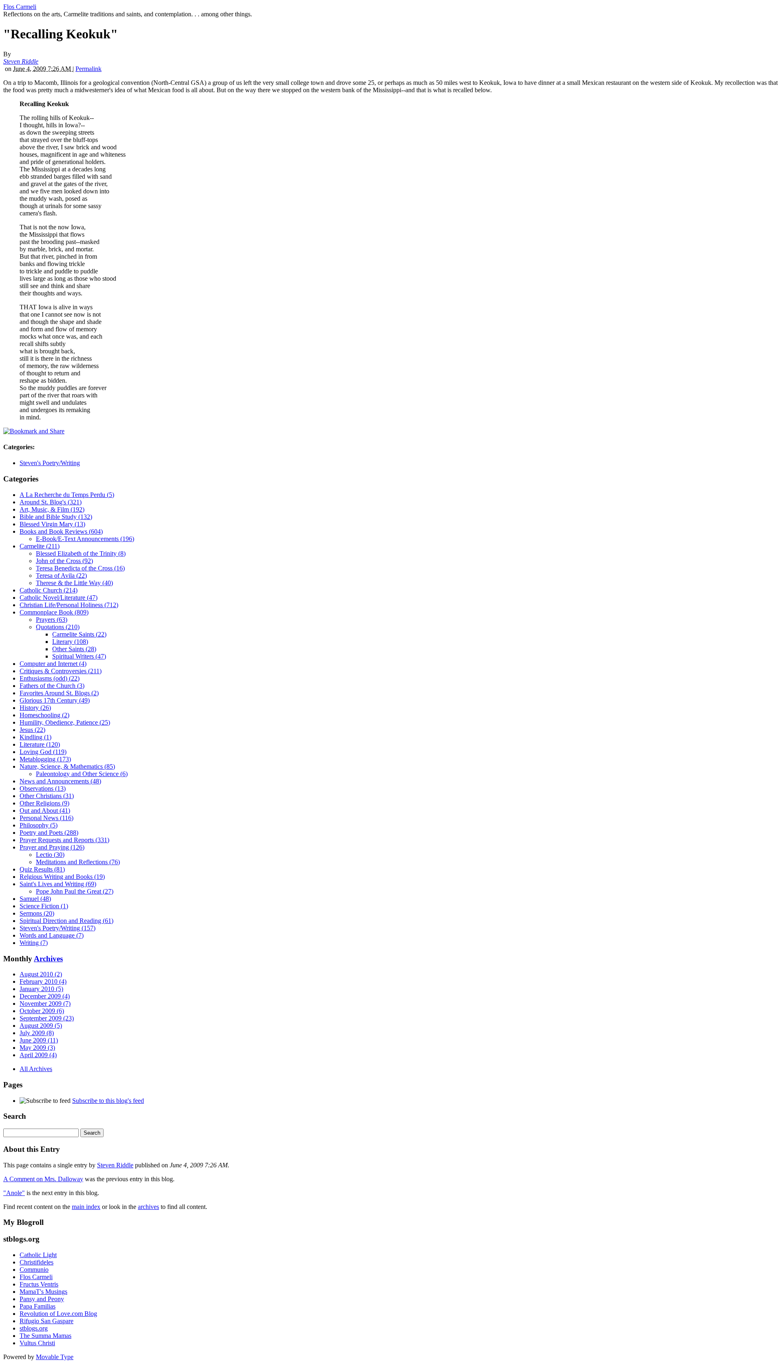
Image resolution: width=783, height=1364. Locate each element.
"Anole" (14, 1192)
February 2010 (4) (43, 981)
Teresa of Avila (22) (61, 575)
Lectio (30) (50, 854)
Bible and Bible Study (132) (56, 516)
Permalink (88, 68)
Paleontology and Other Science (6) (82, 773)
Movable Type (54, 1356)
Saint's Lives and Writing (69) (58, 884)
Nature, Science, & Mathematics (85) (67, 766)
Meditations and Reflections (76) (78, 861)
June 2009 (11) (39, 1040)
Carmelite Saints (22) (79, 634)
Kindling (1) (35, 737)
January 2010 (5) (41, 988)
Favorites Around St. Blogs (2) (59, 693)
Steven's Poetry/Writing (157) (57, 928)
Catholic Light (38, 1254)
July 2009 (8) (37, 1032)
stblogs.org (34, 1328)
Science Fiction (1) (44, 906)
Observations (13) (43, 788)
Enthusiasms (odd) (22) (50, 678)
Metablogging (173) (45, 759)
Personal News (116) (46, 817)
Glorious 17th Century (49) (55, 700)
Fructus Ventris (39, 1284)
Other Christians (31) (47, 795)
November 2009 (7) (45, 1003)
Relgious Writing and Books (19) (62, 876)
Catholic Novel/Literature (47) (58, 597)
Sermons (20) (37, 913)
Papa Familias (37, 1306)
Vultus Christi (37, 1343)
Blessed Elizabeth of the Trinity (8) (81, 553)
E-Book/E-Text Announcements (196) (85, 538)
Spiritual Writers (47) (79, 656)
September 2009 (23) (47, 1018)
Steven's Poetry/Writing (50, 462)
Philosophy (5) (39, 825)
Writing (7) (34, 942)
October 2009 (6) (42, 1010)
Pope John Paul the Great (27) (74, 891)
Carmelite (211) (40, 546)
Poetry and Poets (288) (49, 832)
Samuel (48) (35, 898)
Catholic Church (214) (48, 590)
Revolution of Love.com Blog (58, 1313)
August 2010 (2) (41, 974)
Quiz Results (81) (42, 869)
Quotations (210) (58, 626)
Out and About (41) (45, 810)
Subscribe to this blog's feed (108, 1100)
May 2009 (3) (37, 1047)
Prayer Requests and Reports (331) (64, 839)
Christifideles (36, 1262)
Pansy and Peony (42, 1298)
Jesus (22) (32, 729)
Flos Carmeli (19, 6)
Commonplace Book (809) (54, 612)
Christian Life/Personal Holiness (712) (69, 604)
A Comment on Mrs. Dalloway (43, 1178)
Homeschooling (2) (44, 715)
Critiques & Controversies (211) (61, 671)
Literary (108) (70, 641)
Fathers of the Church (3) (52, 685)
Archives (48, 958)
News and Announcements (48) (60, 781)
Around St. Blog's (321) (51, 502)
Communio (34, 1269)
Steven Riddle (20, 61)
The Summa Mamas (45, 1335)
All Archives (36, 1068)
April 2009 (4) (38, 1054)
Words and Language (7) (52, 935)
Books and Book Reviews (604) (61, 531)
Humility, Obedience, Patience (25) (65, 722)
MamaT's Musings (43, 1291)
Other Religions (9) (44, 803)
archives (148, 1206)
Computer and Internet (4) (53, 663)
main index (86, 1206)
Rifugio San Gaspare (46, 1320)
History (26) (35, 707)
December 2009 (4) (45, 996)
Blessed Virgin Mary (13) (52, 524)
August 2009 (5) (41, 1025)
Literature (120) (40, 744)
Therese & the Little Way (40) (74, 582)
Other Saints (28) (74, 648)
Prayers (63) (51, 619)
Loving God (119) (43, 751)
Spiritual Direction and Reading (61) (66, 920)
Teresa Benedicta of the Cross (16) (80, 568)
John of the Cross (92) (64, 560)
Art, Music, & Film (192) (52, 509)
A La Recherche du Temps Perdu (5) (67, 494)
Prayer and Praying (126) (52, 847)
